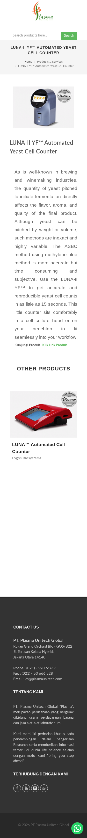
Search (69, 35)
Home (28, 61)
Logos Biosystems (26, 458)
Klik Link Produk (54, 345)
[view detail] (49, 412)
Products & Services (50, 61)
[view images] (38, 412)
